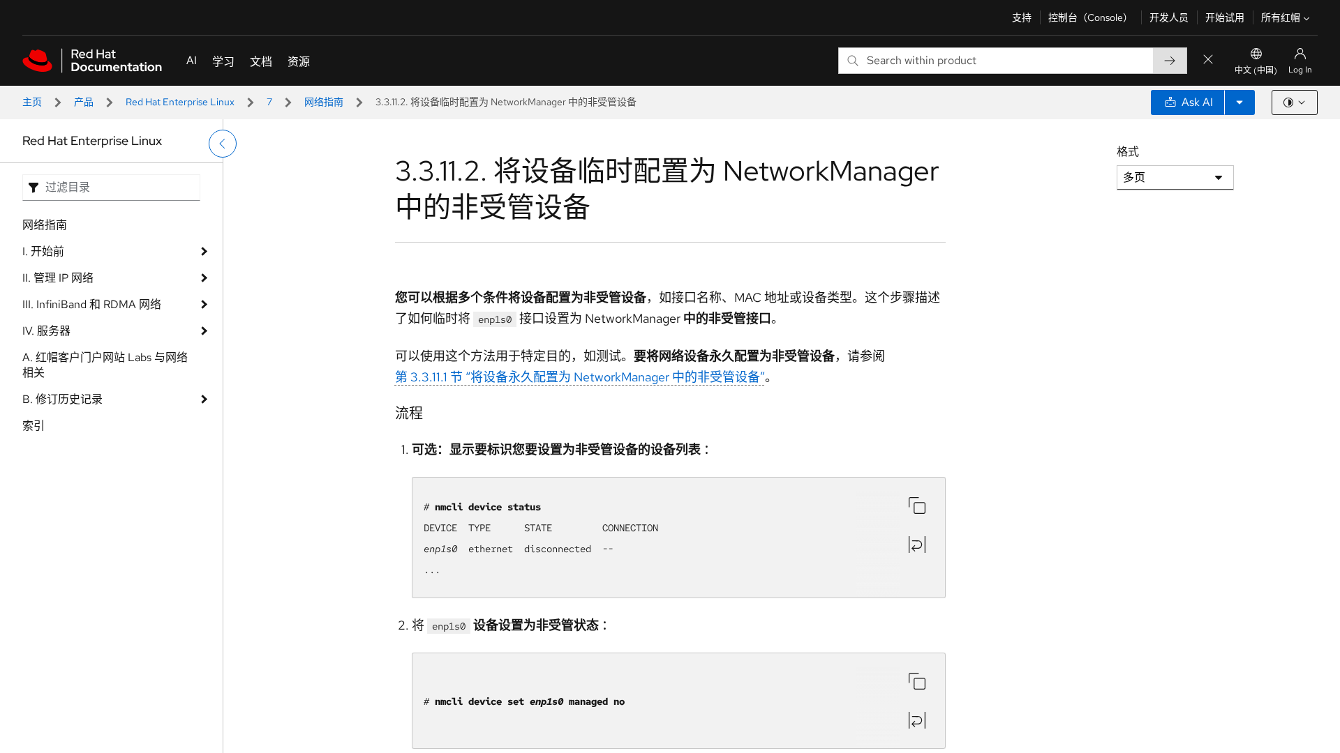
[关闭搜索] (1208, 60)
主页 (32, 102)
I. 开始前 (43, 251)
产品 (84, 102)
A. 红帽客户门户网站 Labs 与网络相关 (105, 365)
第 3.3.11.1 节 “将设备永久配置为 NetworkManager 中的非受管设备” (580, 377)
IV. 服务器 (46, 331)
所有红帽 (1280, 17)
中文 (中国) (1256, 70)
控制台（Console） (1090, 17)
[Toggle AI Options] (1239, 102)
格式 (1128, 151)
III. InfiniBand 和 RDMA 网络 (91, 304)
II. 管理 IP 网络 (58, 278)
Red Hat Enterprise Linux (180, 102)
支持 (1022, 17)
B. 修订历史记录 (62, 399)
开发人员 (1169, 17)
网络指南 (323, 102)
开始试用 (1224, 17)
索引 (33, 425)
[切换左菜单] (223, 144)
